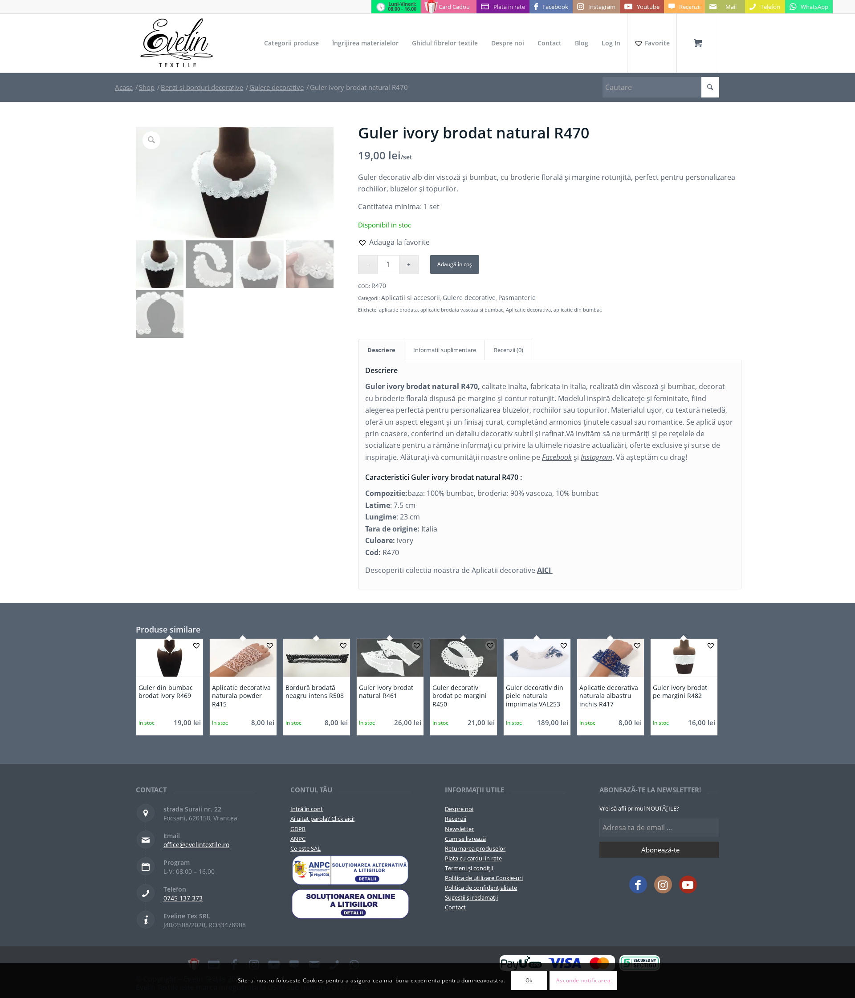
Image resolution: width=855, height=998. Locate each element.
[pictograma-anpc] (350, 870)
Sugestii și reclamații (471, 897)
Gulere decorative (469, 297)
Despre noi (459, 809)
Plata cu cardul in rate (473, 858)
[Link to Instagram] (663, 884)
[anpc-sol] (350, 904)
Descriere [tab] (381, 350)
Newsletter (459, 829)
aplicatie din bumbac (578, 309)
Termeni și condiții (469, 868)
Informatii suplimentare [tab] (444, 350)
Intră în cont (306, 809)
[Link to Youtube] (688, 884)
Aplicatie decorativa (528, 309)
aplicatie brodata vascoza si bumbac (461, 309)
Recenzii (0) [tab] (508, 350)
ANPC (297, 839)
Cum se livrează (465, 839)
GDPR (297, 829)
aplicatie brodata (398, 309)
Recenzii (455, 819)
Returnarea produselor (475, 848)
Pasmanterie (517, 297)
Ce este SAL (305, 848)
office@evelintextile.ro (196, 844)
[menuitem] (291, 43)
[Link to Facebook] (638, 884)
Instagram (596, 457)
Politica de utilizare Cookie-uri (484, 878)
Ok (529, 980)
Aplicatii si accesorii (410, 297)
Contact (455, 907)
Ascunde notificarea (583, 980)
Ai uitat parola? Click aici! (322, 819)
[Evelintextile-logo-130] (177, 43)
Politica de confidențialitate (481, 888)
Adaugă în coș (454, 264)
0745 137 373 (183, 898)
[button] (394, 242)
